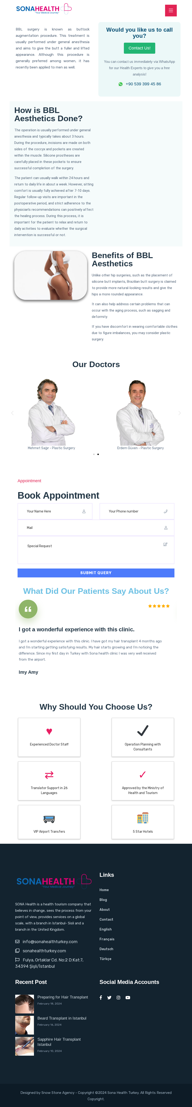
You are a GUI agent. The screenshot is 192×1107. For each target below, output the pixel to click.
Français (107, 939)
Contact (106, 920)
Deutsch (106, 949)
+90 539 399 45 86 (143, 84)
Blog (103, 900)
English (106, 929)
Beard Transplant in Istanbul (61, 1018)
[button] (12, 413)
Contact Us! (140, 48)
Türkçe (105, 959)
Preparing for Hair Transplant (62, 997)
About (105, 910)
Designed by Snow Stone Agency (47, 1093)
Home (104, 890)
